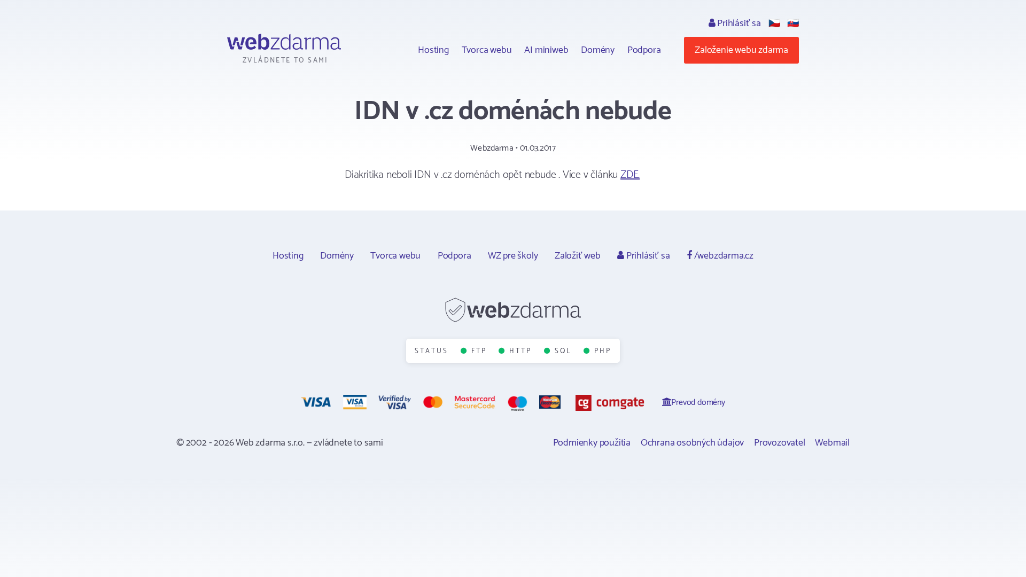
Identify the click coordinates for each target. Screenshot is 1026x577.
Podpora (644, 50)
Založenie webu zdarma (741, 50)
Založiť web (578, 256)
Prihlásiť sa (737, 23)
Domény (598, 50)
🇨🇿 (774, 23)
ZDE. (630, 175)
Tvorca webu (487, 50)
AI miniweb (546, 50)
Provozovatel (779, 443)
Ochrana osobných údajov (692, 443)
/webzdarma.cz (722, 256)
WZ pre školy (513, 256)
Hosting (433, 50)
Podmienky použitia (592, 443)
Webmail (832, 443)
